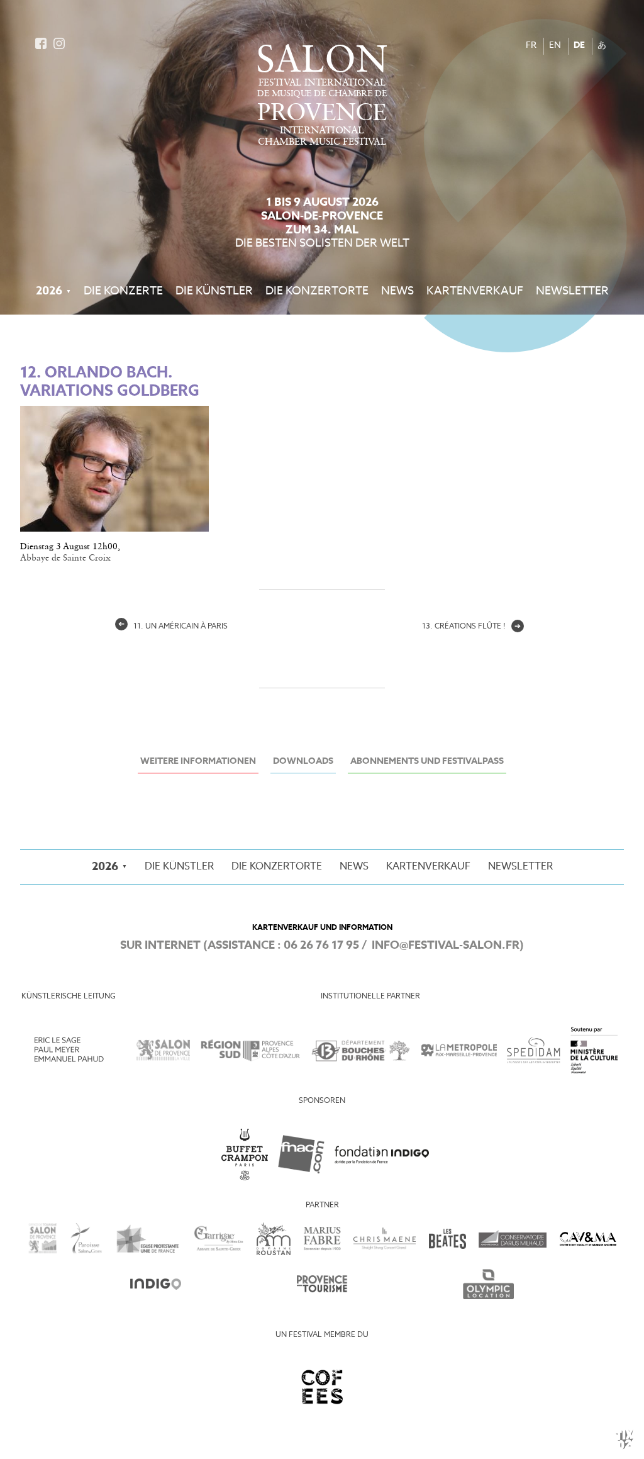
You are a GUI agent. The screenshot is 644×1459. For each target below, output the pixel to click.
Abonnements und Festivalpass (427, 761)
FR (531, 45)
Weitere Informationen (198, 761)
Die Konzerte (123, 291)
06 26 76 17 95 (321, 946)
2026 (49, 291)
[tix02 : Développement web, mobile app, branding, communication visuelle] (624, 1439)
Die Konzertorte (317, 291)
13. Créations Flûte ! (471, 626)
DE (579, 45)
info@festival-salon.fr (445, 946)
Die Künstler (214, 291)
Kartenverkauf (474, 291)
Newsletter (572, 291)
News (397, 291)
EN (555, 45)
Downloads (303, 761)
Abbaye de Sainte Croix (65, 558)
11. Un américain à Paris (173, 626)
